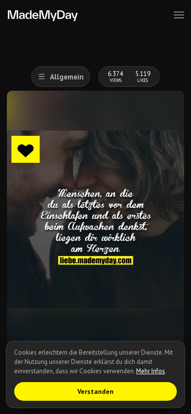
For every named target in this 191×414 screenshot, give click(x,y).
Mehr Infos (150, 371)
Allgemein (67, 76)
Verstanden (95, 391)
